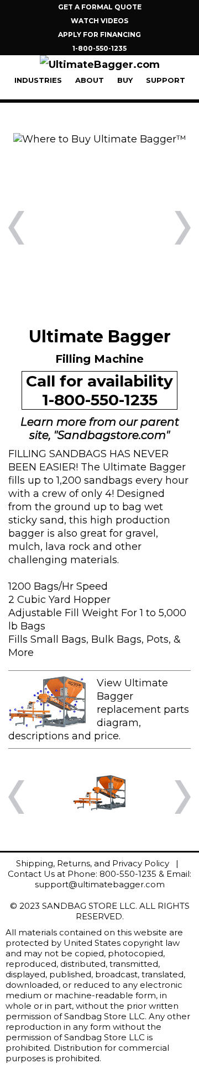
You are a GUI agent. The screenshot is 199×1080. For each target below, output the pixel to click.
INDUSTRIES (38, 80)
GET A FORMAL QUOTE (100, 7)
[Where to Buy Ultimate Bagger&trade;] (99, 139)
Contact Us (31, 874)
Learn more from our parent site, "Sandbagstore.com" (99, 428)
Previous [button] (16, 228)
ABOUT (89, 80)
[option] (99, 139)
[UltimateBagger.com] (100, 65)
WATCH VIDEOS (99, 21)
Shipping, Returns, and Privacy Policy (92, 863)
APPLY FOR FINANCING (99, 34)
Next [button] (183, 228)
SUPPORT (165, 80)
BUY (125, 80)
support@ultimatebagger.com (100, 884)
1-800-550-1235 (99, 48)
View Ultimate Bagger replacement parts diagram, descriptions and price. (98, 709)
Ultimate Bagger (144, 467)
